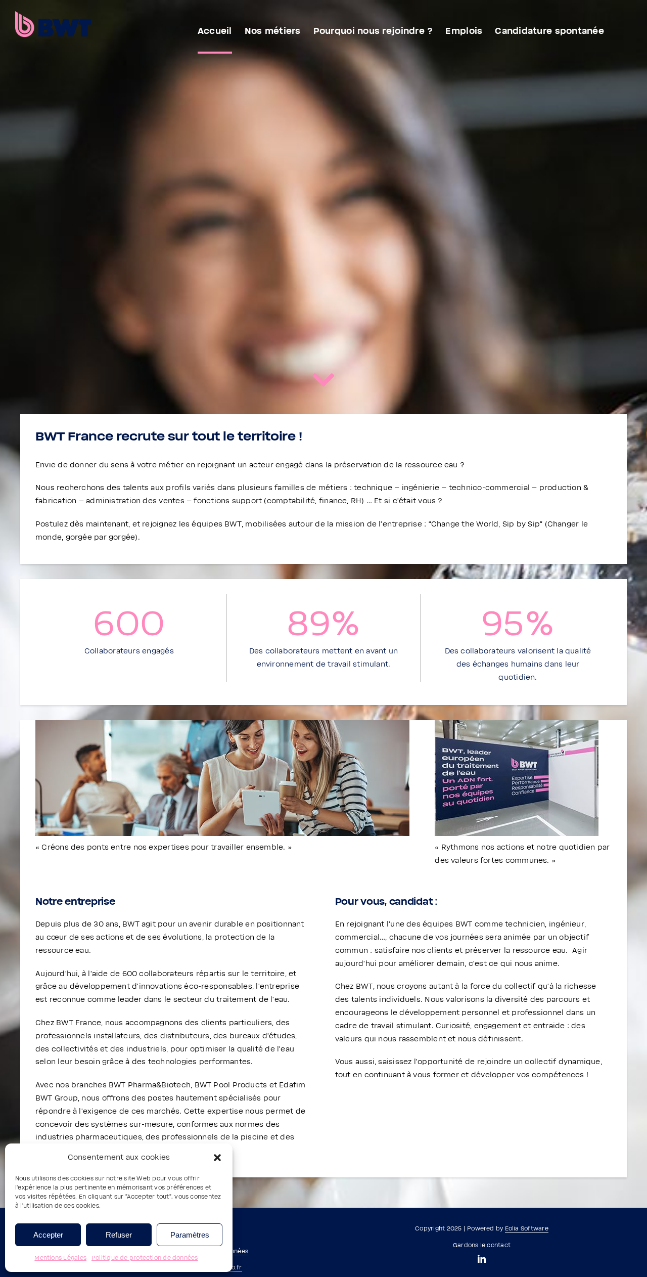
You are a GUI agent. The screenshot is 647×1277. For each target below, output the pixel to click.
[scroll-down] (323, 382)
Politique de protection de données (144, 1258)
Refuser (119, 1234)
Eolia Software (526, 1228)
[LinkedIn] (482, 1259)
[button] (217, 1158)
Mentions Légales (60, 1258)
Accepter (48, 1234)
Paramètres (189, 1234)
